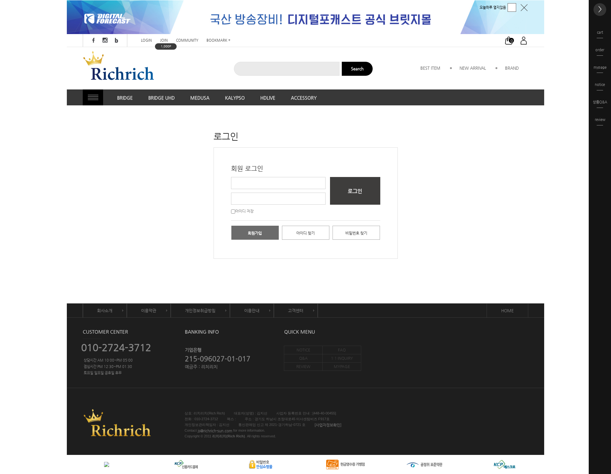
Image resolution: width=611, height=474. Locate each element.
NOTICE (303, 350)
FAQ (342, 350)
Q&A (303, 358)
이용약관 (148, 310)
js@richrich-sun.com (215, 430)
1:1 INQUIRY (342, 358)
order (599, 50)
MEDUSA (199, 97)
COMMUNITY (187, 41)
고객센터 (295, 310)
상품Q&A (600, 102)
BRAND (512, 68)
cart (600, 32)
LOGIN (146, 41)
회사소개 (104, 310)
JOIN (164, 41)
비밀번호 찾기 (356, 233)
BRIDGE (125, 97)
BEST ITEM (430, 68)
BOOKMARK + (218, 41)
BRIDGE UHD (161, 97)
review (600, 119)
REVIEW (303, 366)
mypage (600, 67)
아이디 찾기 (305, 233)
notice (600, 84)
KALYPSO (235, 97)
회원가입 (255, 233)
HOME (507, 310)
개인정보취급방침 (200, 310)
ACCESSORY (304, 97)
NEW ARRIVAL (473, 68)
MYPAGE (342, 366)
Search (357, 68)
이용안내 (251, 310)
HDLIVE (267, 97)
